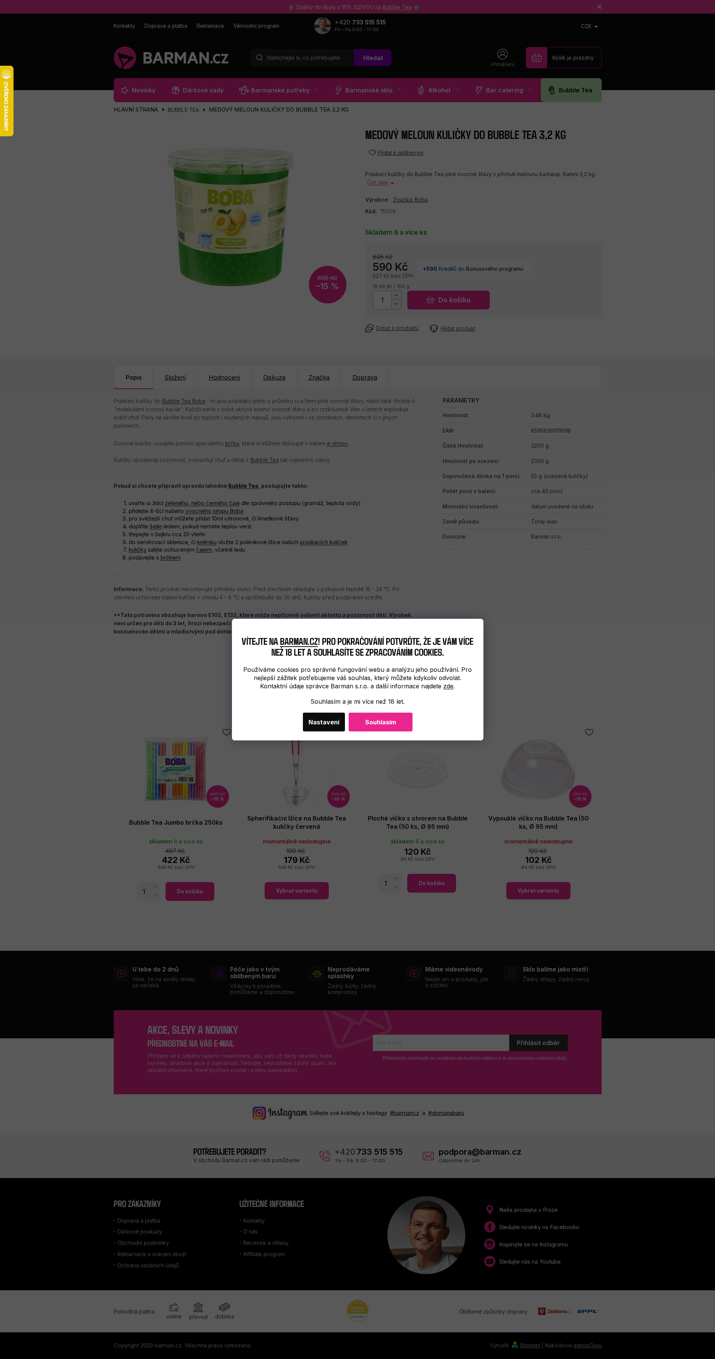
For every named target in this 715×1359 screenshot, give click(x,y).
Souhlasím (380, 722)
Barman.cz (299, 641)
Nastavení (324, 722)
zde (448, 686)
